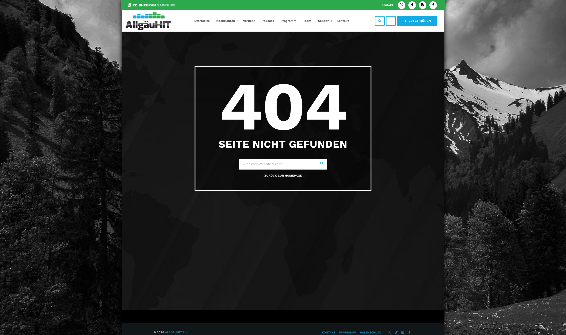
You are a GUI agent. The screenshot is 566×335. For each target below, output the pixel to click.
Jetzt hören (417, 21)
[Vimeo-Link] (148, 21)
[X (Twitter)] (401, 5)
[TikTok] (412, 5)
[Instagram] (422, 5)
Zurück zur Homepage (283, 175)
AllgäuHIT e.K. (176, 332)
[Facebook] (433, 5)
